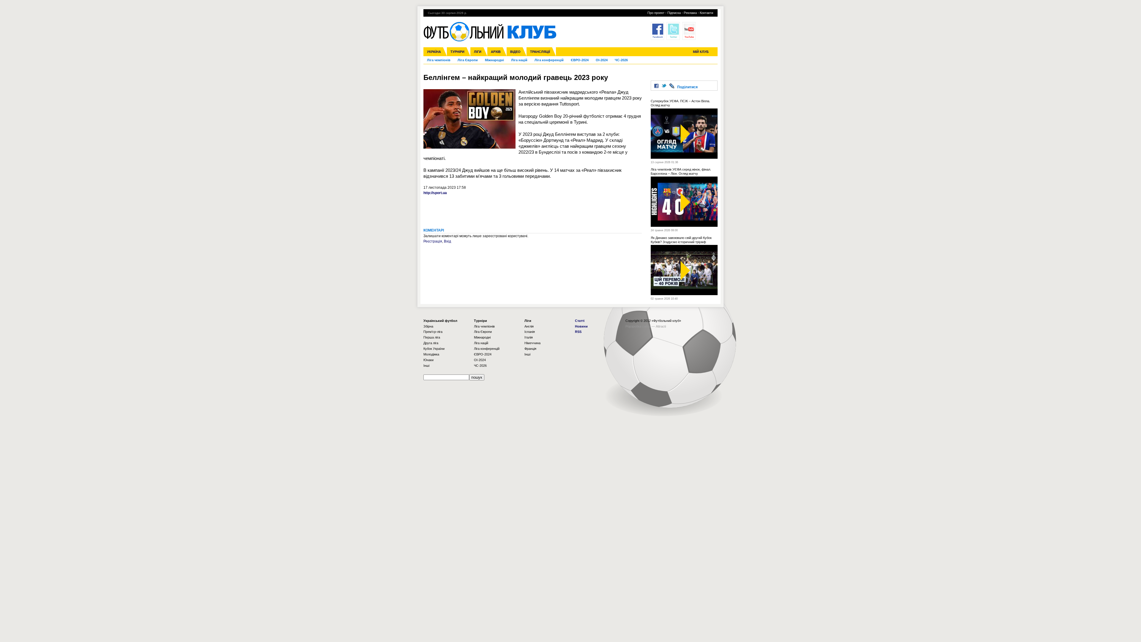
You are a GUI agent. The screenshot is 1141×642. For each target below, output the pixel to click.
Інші (426, 365)
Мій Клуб (701, 52)
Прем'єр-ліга (432, 331)
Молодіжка (431, 354)
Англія (529, 326)
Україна (434, 52)
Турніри (457, 52)
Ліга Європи (468, 60)
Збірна (428, 326)
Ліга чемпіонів (438, 60)
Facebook (657, 31)
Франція (530, 348)
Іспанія (529, 331)
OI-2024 (602, 60)
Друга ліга (430, 343)
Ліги (477, 52)
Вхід (447, 241)
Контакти (706, 13)
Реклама (690, 13)
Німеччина (532, 343)
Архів (496, 52)
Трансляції (540, 52)
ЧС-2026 (621, 60)
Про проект (655, 13)
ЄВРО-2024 (580, 60)
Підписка (674, 13)
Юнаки (428, 360)
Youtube (689, 31)
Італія (528, 337)
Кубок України (434, 348)
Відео (515, 52)
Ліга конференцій (549, 60)
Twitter (673, 31)
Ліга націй (519, 60)
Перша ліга (431, 337)
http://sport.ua (435, 193)
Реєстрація (432, 241)
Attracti (661, 326)
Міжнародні (494, 60)
